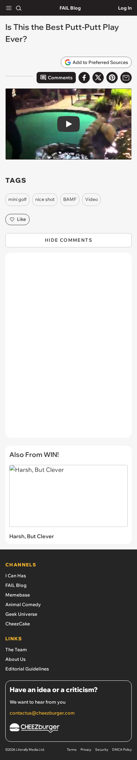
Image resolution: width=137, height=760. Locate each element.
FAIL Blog (70, 8)
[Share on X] (98, 77)
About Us (15, 659)
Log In (125, 8)
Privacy (85, 749)
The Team (16, 650)
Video (91, 199)
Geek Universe (21, 614)
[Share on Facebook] (84, 77)
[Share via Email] (126, 77)
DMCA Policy (122, 749)
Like (21, 219)
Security (101, 749)
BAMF (69, 199)
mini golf (17, 199)
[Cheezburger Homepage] (68, 729)
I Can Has (15, 576)
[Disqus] (68, 348)
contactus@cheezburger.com (42, 713)
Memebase (17, 595)
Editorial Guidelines (27, 669)
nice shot (45, 199)
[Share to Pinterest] (112, 77)
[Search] (18, 8)
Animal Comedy (23, 604)
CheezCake (17, 624)
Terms (71, 749)
